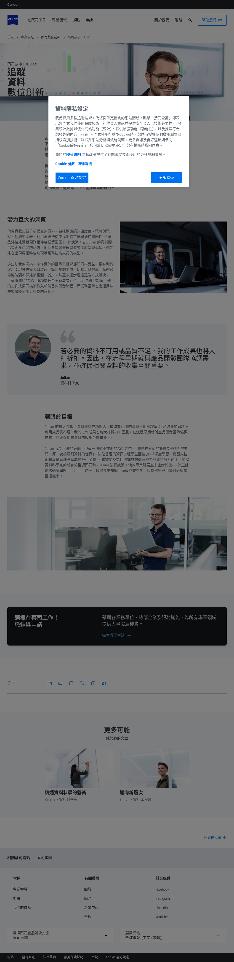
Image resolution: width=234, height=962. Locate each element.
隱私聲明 (74, 154)
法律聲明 (84, 164)
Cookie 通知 (65, 164)
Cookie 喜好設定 (72, 178)
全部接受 (166, 178)
